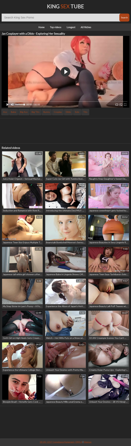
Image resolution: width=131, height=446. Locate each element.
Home (41, 27)
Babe (13, 112)
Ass (5, 112)
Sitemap (88, 442)
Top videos (55, 27)
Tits (85, 112)
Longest (71, 27)
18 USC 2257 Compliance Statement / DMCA (61, 442)
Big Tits (35, 112)
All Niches (86, 27)
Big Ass (24, 112)
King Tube (65, 6)
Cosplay (58, 112)
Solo (77, 112)
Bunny (46, 112)
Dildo (68, 112)
